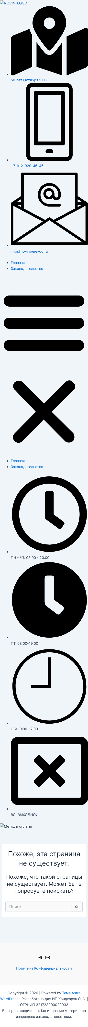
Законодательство (27, 268)
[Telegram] (40, 957)
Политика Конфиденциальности (44, 968)
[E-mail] (47, 957)
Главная (18, 263)
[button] (44, 367)
